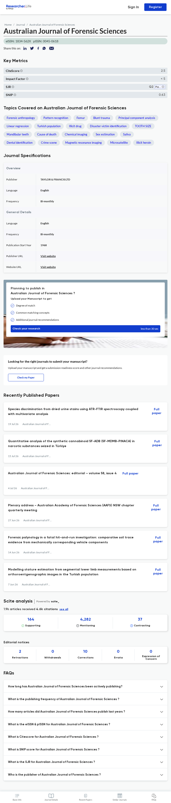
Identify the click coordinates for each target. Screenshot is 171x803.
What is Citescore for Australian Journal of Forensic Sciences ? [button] (53, 737)
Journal (20, 24)
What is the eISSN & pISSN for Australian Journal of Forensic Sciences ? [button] (59, 724)
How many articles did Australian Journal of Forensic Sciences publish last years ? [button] (66, 711)
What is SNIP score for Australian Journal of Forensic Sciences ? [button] (54, 749)
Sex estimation (105, 134)
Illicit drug (75, 126)
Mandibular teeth (18, 134)
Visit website (48, 256)
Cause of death (46, 134)
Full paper (156, 411)
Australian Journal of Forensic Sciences (52, 24)
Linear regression (18, 126)
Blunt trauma (101, 118)
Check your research (85, 328)
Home (8, 24)
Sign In (133, 7)
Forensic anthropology (21, 118)
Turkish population (49, 126)
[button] (21, 71)
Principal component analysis (136, 118)
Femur (81, 118)
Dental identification (20, 142)
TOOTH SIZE (143, 126)
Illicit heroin (143, 142)
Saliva (127, 134)
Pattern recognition (55, 118)
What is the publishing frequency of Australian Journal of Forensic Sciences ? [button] (63, 699)
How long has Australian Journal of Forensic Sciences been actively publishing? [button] (65, 686)
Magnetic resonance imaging (83, 142)
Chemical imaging (76, 134)
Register (155, 7)
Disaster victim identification (108, 126)
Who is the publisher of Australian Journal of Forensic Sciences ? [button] (54, 774)
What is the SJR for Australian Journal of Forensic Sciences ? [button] (51, 762)
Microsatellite (119, 142)
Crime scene (49, 142)
